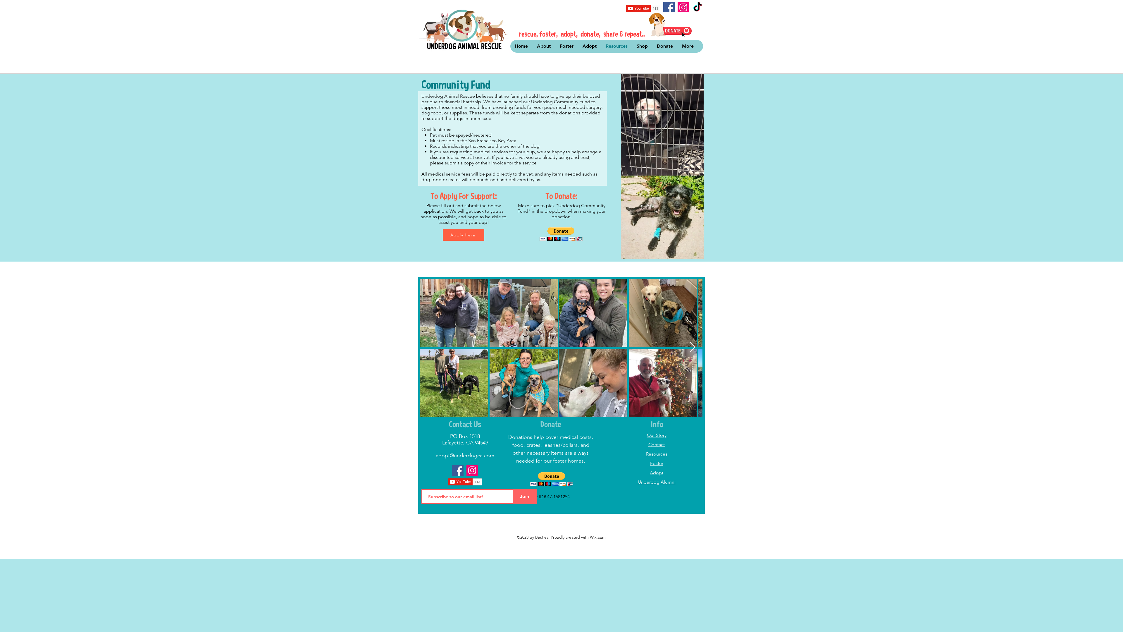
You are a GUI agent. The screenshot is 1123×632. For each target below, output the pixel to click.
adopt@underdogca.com (465, 455)
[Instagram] (683, 7)
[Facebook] (669, 7)
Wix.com (598, 537)
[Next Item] (692, 347)
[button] (561, 234)
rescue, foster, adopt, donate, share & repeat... (582, 34)
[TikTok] (697, 7)
